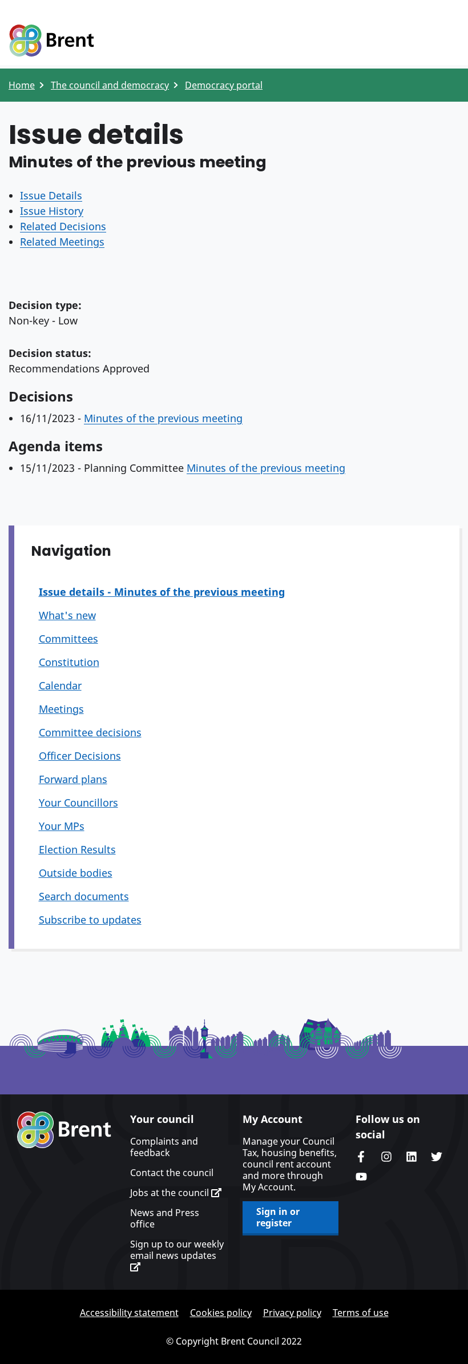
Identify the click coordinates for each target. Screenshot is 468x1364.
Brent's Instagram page (386, 1156)
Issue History (51, 211)
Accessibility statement (129, 1312)
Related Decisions (63, 226)
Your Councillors (78, 802)
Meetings (61, 709)
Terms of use (361, 1312)
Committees (68, 638)
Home (22, 85)
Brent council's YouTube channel (361, 1176)
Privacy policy (292, 1312)
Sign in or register (278, 1217)
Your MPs (61, 826)
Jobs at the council (170, 1192)
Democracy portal (224, 85)
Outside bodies (75, 873)
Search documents (84, 896)
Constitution (69, 662)
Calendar (60, 685)
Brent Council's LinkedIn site (411, 1156)
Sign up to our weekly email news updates (177, 1250)
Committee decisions (90, 732)
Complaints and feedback (164, 1147)
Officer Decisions (80, 756)
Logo (51, 41)
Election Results (77, 849)
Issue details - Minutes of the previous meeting (162, 592)
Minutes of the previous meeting (163, 418)
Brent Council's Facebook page (361, 1156)
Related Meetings (62, 241)
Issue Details (51, 195)
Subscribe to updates (90, 919)
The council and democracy (110, 85)
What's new (67, 615)
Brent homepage (64, 1130)
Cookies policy (221, 1312)
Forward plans (73, 779)
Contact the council (171, 1172)
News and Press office (164, 1218)
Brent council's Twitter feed (436, 1156)
